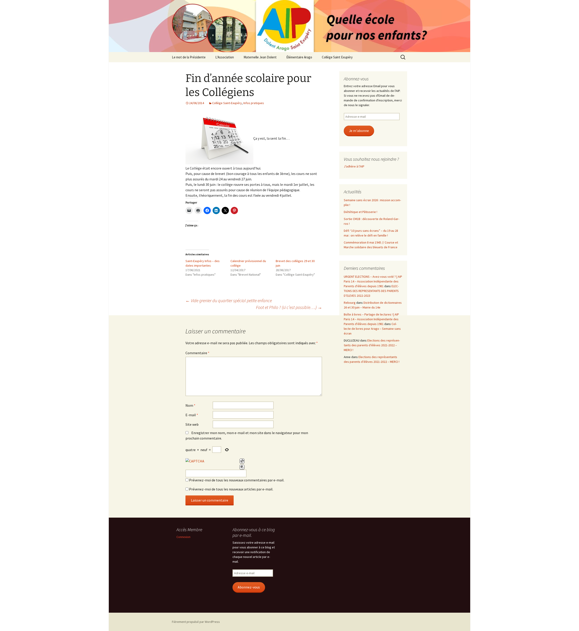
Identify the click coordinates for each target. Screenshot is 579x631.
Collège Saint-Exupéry (227, 103)
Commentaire (197, 353)
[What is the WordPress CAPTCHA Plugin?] (194, 461)
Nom (190, 405)
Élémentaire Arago (299, 57)
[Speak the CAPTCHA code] (242, 467)
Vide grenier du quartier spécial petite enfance (228, 300)
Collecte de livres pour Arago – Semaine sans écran (372, 328)
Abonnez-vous (249, 587)
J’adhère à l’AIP (354, 166)
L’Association (224, 57)
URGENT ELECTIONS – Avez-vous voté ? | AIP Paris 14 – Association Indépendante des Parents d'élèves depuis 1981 (373, 281)
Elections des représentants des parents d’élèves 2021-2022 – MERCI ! (372, 345)
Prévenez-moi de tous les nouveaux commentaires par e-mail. (236, 480)
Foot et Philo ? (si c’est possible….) (289, 307)
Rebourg (350, 303)
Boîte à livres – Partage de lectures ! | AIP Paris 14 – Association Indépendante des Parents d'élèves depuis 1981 (371, 319)
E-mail (191, 415)
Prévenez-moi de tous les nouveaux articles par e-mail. (231, 489)
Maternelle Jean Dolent (260, 57)
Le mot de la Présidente (189, 57)
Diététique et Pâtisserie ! (360, 212)
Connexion (183, 537)
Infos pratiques (253, 103)
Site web (192, 424)
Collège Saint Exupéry (337, 57)
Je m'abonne (359, 131)
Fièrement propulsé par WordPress (196, 622)
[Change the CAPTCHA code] (242, 461)
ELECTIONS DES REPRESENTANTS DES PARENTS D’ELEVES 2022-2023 (371, 291)
